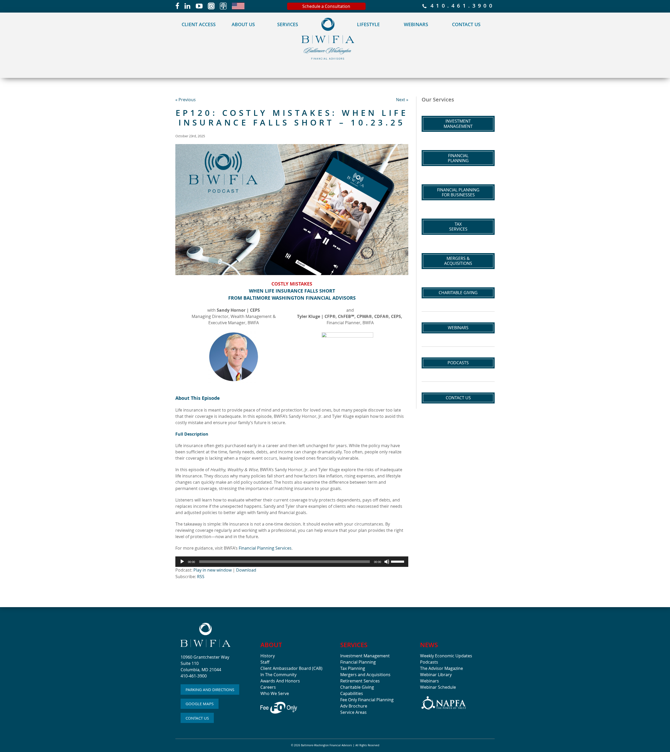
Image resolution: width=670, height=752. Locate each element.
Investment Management (365, 656)
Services (287, 24)
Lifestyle (368, 24)
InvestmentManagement (458, 123)
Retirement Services (360, 681)
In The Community (278, 674)
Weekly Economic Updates (446, 656)
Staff (264, 662)
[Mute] (386, 561)
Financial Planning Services (265, 548)
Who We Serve (274, 693)
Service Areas (353, 712)
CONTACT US (197, 718)
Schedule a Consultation (326, 6)
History (267, 656)
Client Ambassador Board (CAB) (291, 668)
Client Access (199, 24)
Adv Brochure (353, 706)
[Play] (182, 561)
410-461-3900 (194, 676)
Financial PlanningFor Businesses (458, 192)
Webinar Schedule (438, 687)
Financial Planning (358, 662)
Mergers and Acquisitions (365, 674)
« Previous (185, 99)
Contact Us (466, 24)
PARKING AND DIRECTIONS (210, 689)
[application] (291, 561)
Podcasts (458, 363)
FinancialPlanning (458, 158)
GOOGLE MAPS (200, 703)
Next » (402, 99)
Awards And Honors (280, 681)
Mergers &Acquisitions (458, 260)
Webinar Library (436, 674)
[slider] (398, 561)
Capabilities (351, 693)
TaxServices (458, 226)
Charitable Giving (458, 292)
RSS (200, 576)
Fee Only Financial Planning (367, 700)
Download (246, 570)
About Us (243, 24)
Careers (268, 687)
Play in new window (212, 570)
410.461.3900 (461, 6)
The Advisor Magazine (441, 668)
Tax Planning (352, 668)
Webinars (416, 24)
